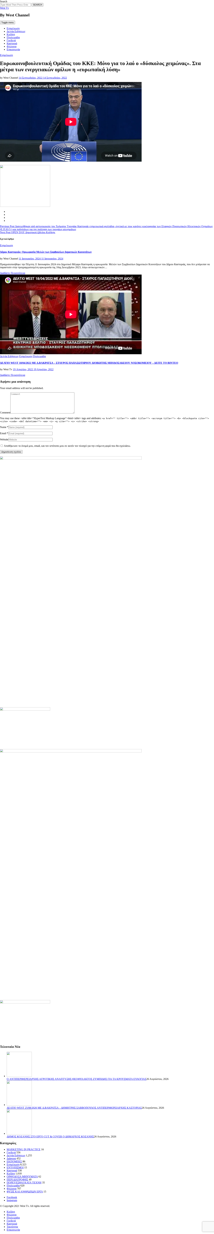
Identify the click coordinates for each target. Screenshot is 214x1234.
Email (3, 433)
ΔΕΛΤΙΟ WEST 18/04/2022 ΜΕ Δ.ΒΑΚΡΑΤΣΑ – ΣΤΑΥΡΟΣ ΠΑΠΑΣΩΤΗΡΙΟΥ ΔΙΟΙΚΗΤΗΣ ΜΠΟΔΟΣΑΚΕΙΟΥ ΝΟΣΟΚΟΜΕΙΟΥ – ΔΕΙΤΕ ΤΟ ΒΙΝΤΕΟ (89, 362)
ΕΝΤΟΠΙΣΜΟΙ (15, 1167)
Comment (5, 412)
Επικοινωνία (13, 49)
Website (4, 439)
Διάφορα (11, 1158)
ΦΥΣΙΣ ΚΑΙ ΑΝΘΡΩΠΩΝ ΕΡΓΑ (25, 1191)
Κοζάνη (11, 34)
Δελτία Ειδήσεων (16, 31)
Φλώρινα (11, 46)
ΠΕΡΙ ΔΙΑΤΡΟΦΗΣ (17, 1179)
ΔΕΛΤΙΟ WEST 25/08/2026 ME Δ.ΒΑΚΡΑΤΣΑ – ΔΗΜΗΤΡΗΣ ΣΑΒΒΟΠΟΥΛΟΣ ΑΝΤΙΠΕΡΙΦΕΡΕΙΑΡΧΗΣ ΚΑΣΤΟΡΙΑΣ (74, 1107)
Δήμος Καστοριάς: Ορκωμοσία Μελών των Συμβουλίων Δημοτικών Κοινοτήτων (46, 251)
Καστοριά (12, 43)
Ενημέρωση (13, 28)
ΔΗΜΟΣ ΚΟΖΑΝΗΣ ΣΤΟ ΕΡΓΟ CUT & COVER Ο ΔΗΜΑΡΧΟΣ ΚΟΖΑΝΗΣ (50, 1136)
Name (3, 427)
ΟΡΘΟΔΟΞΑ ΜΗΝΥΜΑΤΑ (22, 1176)
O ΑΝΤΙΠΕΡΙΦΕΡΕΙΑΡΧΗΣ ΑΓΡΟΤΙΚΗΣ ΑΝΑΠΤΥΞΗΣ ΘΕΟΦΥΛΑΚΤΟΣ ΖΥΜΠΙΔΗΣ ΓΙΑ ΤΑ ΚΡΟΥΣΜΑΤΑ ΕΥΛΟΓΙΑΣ (76, 1079)
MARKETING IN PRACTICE (23, 1149)
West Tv (4, 8)
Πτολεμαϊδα (13, 37)
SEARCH (37, 5)
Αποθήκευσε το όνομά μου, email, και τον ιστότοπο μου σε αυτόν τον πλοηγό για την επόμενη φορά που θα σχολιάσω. (67, 445)
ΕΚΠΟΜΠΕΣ (14, 1161)
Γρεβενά (11, 40)
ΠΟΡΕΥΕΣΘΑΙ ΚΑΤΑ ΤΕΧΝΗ (24, 1182)
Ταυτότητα (12, 1226)
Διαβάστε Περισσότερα (12, 273)
